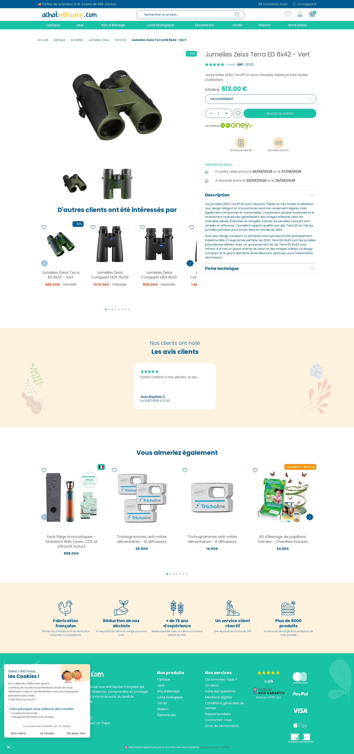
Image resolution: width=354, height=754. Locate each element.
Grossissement (222, 99)
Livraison (212, 685)
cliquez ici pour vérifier (215, 747)
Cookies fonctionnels (24, 713)
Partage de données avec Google (32, 717)
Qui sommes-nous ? (221, 679)
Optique (163, 679)
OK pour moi (76, 733)
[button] (9, 747)
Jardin (162, 703)
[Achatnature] (69, 14)
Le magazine (306, 4)
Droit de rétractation (222, 725)
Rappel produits (218, 714)
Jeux (161, 685)
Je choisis (47, 733)
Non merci (18, 733)
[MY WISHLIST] (288, 14)
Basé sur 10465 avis (268, 697)
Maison (162, 709)
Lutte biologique (170, 697)
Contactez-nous (274, 4)
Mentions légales (218, 697)
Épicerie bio (166, 715)
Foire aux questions (220, 691)
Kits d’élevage (168, 691)
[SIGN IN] (300, 14)
